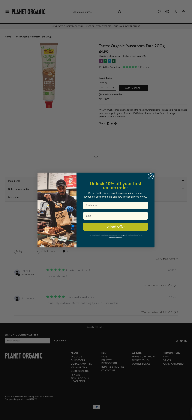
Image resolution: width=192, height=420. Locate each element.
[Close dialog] (150, 176)
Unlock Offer (115, 226)
